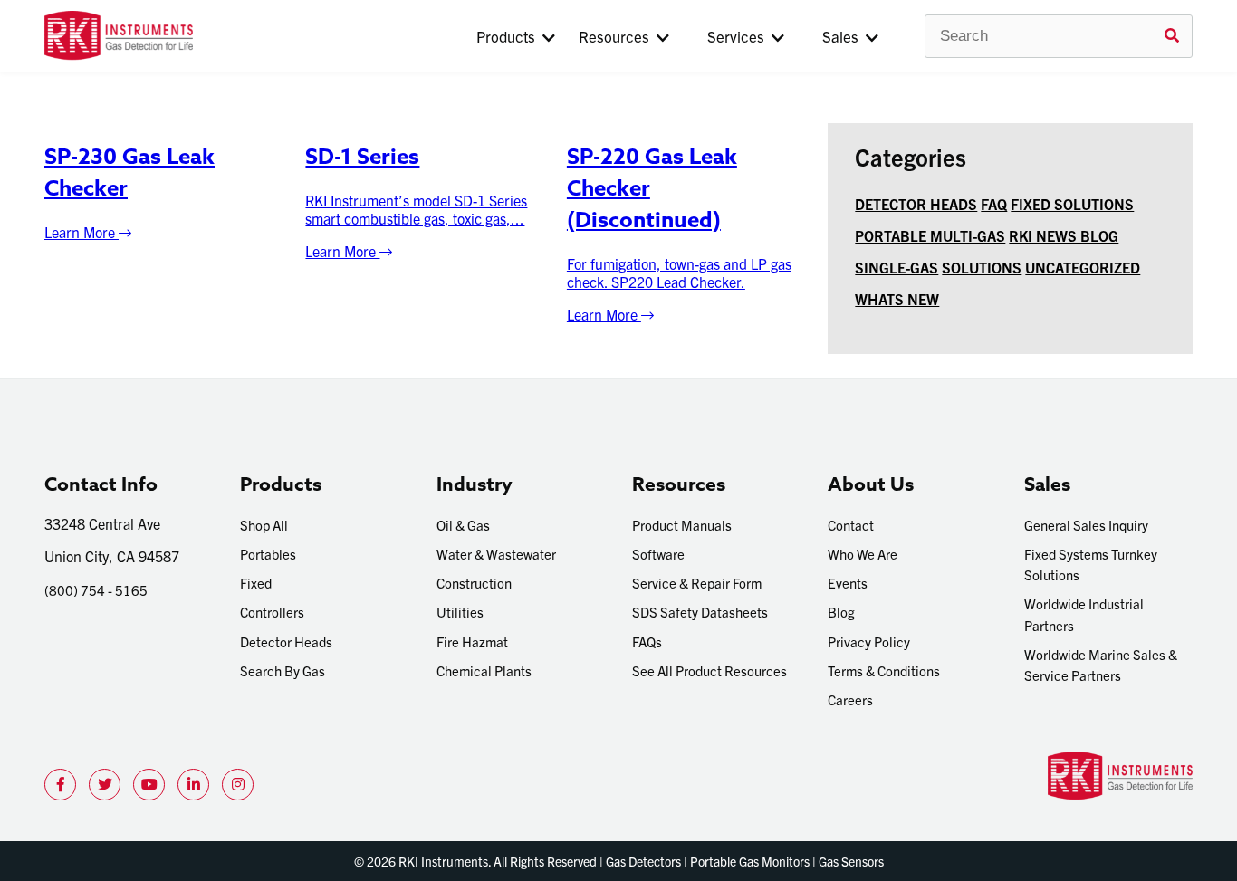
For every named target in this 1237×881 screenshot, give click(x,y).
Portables (268, 553)
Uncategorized (1082, 267)
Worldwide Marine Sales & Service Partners (1100, 665)
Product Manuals (682, 524)
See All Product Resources (709, 670)
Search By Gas (282, 670)
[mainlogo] (178, 36)
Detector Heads (286, 641)
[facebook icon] (60, 784)
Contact (851, 524)
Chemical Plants (484, 670)
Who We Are (862, 553)
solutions (981, 267)
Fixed (256, 582)
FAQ (994, 204)
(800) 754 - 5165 (96, 590)
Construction (474, 582)
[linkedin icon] (193, 784)
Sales (844, 35)
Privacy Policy (869, 641)
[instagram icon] (238, 784)
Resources (618, 35)
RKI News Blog (1063, 235)
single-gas (896, 267)
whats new (897, 299)
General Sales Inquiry (1086, 524)
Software (658, 553)
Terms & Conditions (884, 670)
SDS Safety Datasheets (700, 611)
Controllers (272, 611)
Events (848, 582)
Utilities (460, 611)
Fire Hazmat (472, 641)
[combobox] (1059, 36)
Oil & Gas (463, 524)
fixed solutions (1072, 204)
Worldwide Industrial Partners (1084, 614)
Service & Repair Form (697, 582)
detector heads (916, 204)
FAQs (647, 641)
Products (509, 35)
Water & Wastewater (496, 553)
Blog (841, 611)
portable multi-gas (930, 235)
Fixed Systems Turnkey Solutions (1090, 564)
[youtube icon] (149, 784)
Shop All (264, 524)
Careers (850, 699)
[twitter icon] (104, 784)
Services (739, 35)
